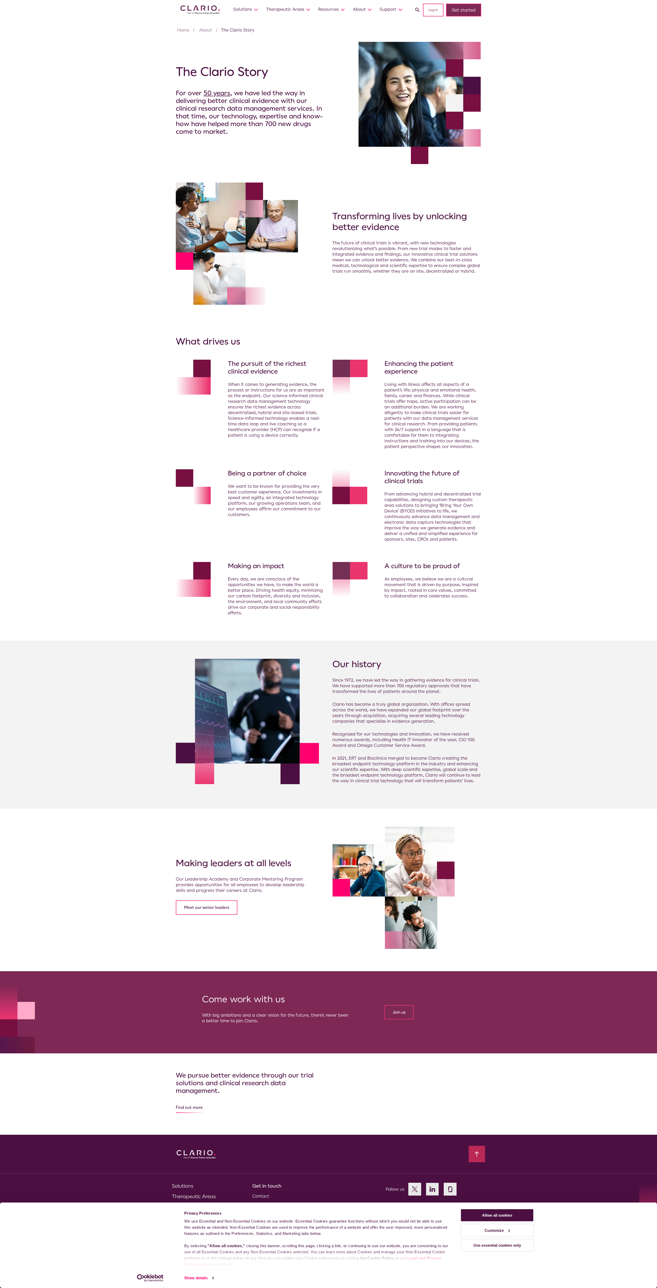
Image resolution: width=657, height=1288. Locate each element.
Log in (433, 10)
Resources (328, 9)
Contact (260, 1196)
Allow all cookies (497, 1215)
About (359, 9)
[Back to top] (477, 1154)
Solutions (242, 9)
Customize (494, 1230)
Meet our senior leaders (206, 907)
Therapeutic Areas (285, 9)
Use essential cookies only (497, 1245)
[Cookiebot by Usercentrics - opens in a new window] (150, 1278)
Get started (464, 10)
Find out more (189, 1107)
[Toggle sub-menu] (256, 9)
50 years (217, 93)
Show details (196, 1278)
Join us (399, 1012)
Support (388, 9)
